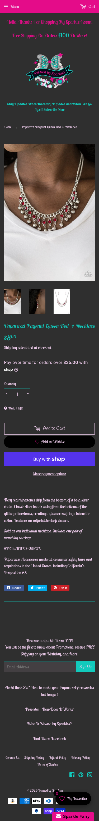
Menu (15, 6)
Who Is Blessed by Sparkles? (49, 723)
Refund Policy (58, 757)
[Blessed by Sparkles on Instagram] (89, 775)
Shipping (10, 347)
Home (7, 127)
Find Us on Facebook (49, 738)
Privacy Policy (80, 757)
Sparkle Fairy (75, 816)
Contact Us (13, 757)
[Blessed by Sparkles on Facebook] (72, 775)
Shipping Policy (34, 757)
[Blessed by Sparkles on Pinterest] (81, 775)
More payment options (49, 473)
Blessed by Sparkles (50, 790)
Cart (91, 6)
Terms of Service (47, 764)
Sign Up (85, 666)
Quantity (10, 383)
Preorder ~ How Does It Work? (49, 709)
